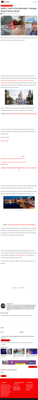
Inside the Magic (17, 388)
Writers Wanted (29, 385)
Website (22, 332)
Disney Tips (16, 387)
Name (2, 327)
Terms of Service (29, 387)
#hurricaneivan (21, 158)
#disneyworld (4, 158)
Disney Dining (16, 390)
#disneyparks (10, 158)
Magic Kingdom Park (5, 5)
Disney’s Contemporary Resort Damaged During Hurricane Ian (22, 113)
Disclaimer (28, 389)
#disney (23, 156)
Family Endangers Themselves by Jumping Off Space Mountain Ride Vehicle (31, 356)
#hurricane (15, 158)
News (11, 5)
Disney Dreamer (17, 389)
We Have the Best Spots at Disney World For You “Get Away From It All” (18, 356)
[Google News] (22, 288)
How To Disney (16, 386)
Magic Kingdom (21, 255)
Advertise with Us (29, 384)
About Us (28, 390)
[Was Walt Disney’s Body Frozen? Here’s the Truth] (6, 351)
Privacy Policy (29, 388)
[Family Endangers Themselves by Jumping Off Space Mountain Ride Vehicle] (31, 351)
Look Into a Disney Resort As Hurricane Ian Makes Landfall (21, 224)
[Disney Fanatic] (5, 2)
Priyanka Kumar (4, 13)
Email (2, 332)
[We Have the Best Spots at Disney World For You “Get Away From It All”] (19, 351)
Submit (3, 376)
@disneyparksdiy (4, 140)
